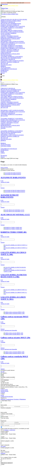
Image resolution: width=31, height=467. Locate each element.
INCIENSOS (4, 155)
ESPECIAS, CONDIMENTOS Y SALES (11, 103)
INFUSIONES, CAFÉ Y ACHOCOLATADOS (12, 98)
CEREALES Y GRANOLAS (8, 88)
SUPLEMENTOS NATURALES (9, 148)
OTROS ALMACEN (6, 106)
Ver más (2, 371)
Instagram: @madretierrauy (7, 399)
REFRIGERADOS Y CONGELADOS (10, 104)
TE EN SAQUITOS (5, 100)
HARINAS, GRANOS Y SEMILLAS (10, 91)
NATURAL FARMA (11, 21)
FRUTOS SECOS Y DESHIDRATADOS (11, 89)
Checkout (3, 453)
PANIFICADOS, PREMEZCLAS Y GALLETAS (13, 92)
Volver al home (4, 167)
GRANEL (24, 19)
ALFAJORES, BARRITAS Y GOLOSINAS (11, 114)
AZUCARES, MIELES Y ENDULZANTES (11, 96)
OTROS (19, 21)
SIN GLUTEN (18, 19)
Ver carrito (3, 446)
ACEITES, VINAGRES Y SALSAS (9, 102)
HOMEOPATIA (5, 150)
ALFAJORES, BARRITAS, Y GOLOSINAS (12, 93)
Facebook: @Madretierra (20, 399)
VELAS (3, 157)
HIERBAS (3, 21)
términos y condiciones (9, 430)
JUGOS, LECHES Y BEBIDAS (8, 99)
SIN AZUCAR (11, 19)
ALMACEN (4, 19)
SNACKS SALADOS (6, 95)
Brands (2, 151)
